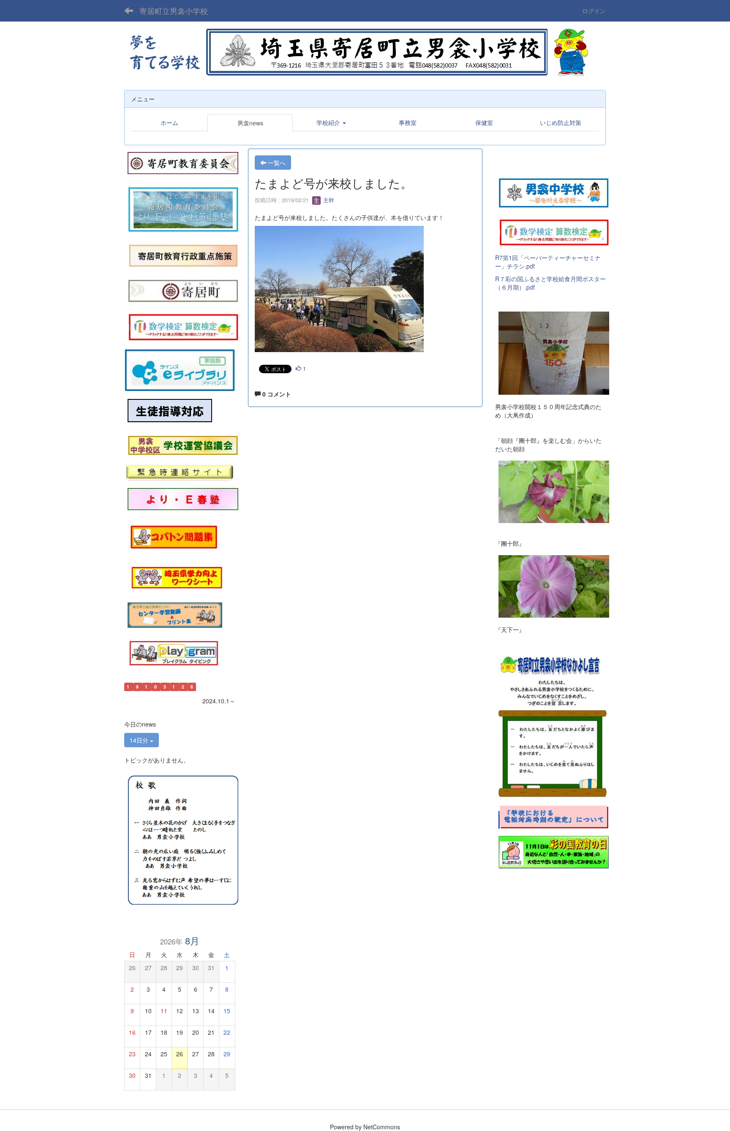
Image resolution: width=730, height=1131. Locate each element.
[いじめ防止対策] (169, 411)
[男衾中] (554, 191)
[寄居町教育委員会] (183, 162)
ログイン (594, 10)
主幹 (327, 200)
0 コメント (276, 394)
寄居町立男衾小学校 (173, 10)
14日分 (140, 740)
